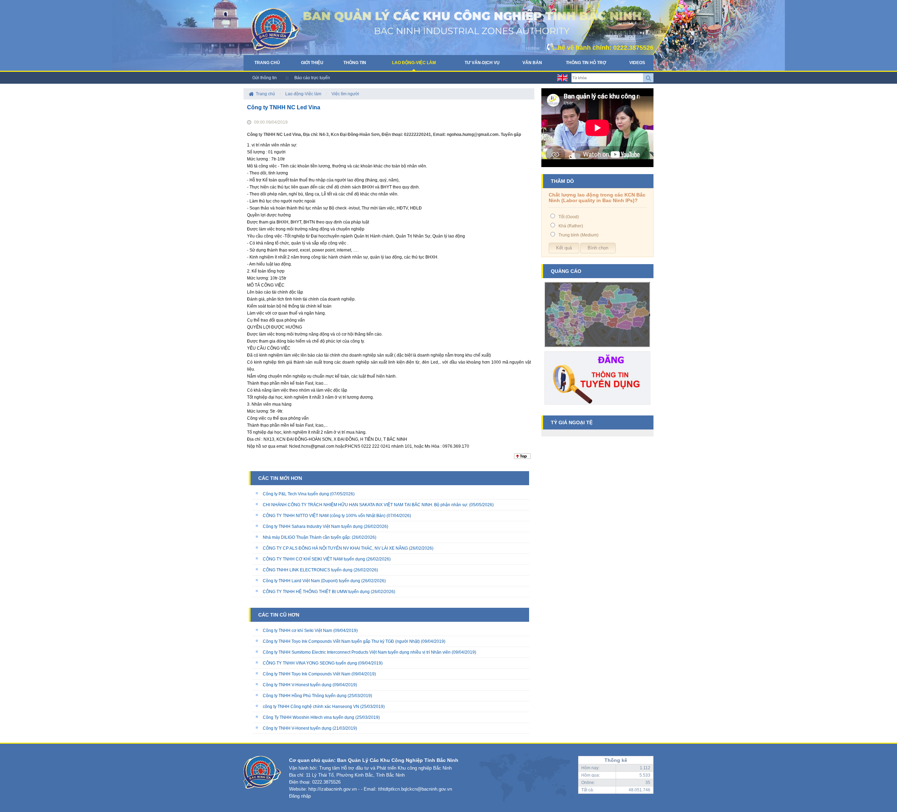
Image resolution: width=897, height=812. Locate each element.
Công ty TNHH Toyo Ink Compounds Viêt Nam (306, 674)
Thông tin (354, 62)
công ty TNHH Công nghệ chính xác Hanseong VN (311, 706)
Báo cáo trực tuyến (312, 77)
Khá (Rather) (571, 225)
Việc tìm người (345, 93)
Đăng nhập (300, 796)
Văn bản (532, 62)
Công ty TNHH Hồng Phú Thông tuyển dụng (305, 695)
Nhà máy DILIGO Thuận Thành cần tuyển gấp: (307, 537)
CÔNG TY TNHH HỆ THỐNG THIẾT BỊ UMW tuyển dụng (316, 591)
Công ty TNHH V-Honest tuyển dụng (297, 684)
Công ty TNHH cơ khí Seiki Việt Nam (297, 630)
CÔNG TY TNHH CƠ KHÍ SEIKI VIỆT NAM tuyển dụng (314, 559)
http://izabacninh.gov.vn (332, 789)
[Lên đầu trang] (522, 457)
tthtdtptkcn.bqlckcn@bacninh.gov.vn (415, 789)
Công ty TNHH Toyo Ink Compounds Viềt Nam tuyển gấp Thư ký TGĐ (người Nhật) (341, 641)
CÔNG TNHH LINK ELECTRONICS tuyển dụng (307, 569)
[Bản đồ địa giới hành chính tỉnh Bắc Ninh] (597, 349)
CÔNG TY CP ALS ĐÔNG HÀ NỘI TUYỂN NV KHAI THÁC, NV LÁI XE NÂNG (335, 548)
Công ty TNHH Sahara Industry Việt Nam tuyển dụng (313, 526)
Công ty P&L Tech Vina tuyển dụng (296, 493)
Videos (637, 62)
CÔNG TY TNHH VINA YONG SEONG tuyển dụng (310, 663)
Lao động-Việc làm (414, 62)
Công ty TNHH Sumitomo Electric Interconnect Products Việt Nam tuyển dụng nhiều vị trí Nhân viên (357, 652)
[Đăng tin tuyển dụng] (597, 407)
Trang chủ (267, 62)
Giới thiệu (312, 62)
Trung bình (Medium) (578, 235)
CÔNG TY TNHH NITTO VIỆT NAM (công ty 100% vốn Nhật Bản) (324, 515)
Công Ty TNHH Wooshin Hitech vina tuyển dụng (308, 717)
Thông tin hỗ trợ (586, 62)
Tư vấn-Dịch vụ (482, 62)
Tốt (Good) (569, 216)
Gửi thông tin (264, 77)
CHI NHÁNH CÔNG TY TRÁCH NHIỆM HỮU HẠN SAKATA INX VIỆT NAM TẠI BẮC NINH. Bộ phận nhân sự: (365, 504)
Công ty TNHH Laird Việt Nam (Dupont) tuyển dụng (311, 580)
